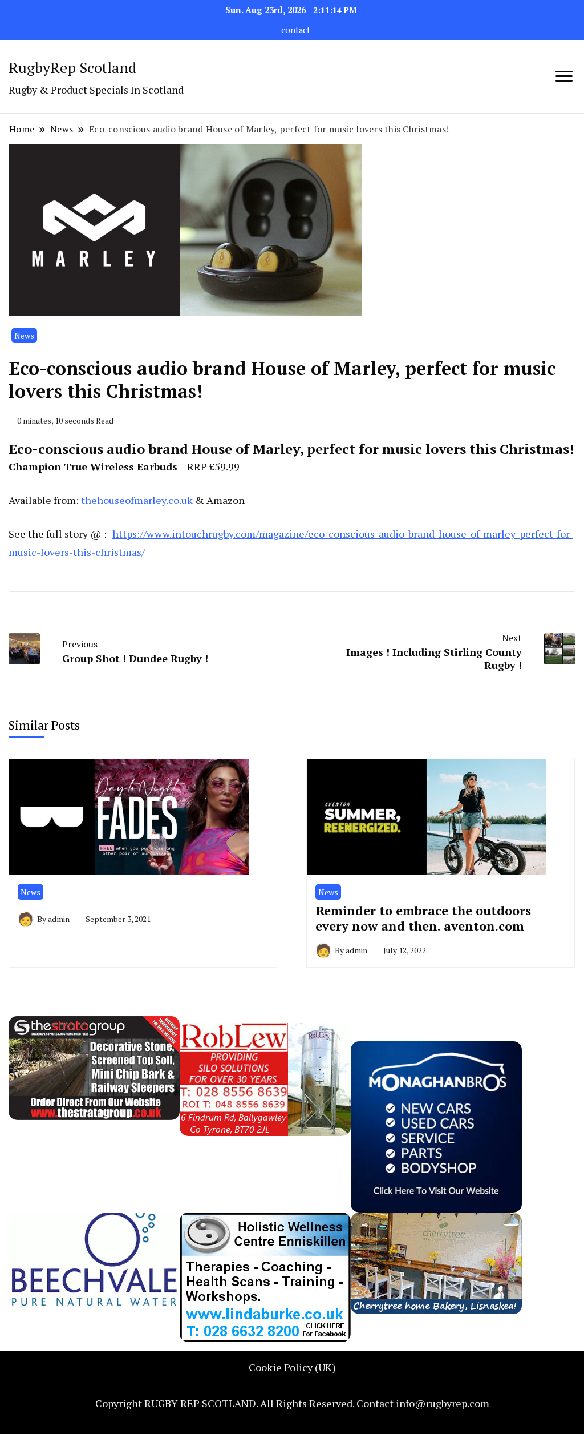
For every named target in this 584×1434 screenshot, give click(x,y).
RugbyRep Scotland (72, 67)
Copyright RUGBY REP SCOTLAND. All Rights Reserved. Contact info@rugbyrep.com (292, 1403)
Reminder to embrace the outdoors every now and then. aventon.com (423, 918)
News (24, 335)
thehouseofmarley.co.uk (137, 500)
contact (295, 30)
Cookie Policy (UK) (292, 1367)
